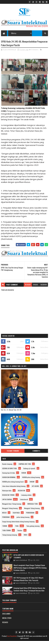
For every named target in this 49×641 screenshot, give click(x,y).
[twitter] (33, 2)
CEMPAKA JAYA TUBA (25, 464)
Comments (36, 451)
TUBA (16, 526)
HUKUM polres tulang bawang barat (12, 482)
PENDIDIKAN (6, 517)
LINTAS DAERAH (7, 499)
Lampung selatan (26, 495)
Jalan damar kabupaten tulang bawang (14, 486)
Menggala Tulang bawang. (32, 508)
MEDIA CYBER (6, 618)
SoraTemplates (12, 636)
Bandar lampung (7, 464)
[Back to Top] (33, 632)
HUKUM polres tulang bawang (31, 477)
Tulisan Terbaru (13, 451)
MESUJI (4, 513)
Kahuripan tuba (6, 490)
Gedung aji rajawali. (29, 468)
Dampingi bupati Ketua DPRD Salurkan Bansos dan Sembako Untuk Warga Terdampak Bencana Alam (29, 589)
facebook (43, 284)
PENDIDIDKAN (30, 513)
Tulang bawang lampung (9, 535)
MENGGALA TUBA (33, 504)
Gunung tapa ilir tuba (8, 473)
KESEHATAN (21, 490)
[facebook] (29, 2)
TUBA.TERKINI (6, 530)
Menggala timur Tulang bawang (11, 504)
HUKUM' (32, 482)
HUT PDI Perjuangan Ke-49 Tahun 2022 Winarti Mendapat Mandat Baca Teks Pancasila (28, 579)
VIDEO (25, 535)
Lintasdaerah (24, 499)
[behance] (43, 2)
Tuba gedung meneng (33, 526)
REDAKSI (5, 622)
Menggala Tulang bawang (10, 508)
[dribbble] (36, 2)
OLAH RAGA (16, 513)
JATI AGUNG (35, 486)
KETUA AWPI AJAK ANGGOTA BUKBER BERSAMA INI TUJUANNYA (29, 556)
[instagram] (39, 2)
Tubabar (19, 530)
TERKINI (4, 526)
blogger (28, 284)
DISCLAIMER (6, 613)
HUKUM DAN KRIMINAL (9, 477)
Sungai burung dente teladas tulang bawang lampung (18, 521)
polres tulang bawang (23, 517)
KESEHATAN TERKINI (8, 495)
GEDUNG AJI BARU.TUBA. (9, 468)
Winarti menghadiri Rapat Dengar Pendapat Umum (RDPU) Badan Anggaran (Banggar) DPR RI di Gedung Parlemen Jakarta (30, 567)
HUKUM (23, 473)
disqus (35, 284)
